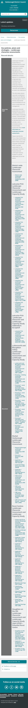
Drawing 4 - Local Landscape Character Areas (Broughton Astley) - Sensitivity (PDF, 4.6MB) (20, 404)
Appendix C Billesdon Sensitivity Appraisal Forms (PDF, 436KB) (19, 561)
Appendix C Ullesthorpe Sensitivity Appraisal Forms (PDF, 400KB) (19, 578)
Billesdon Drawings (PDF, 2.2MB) (20, 583)
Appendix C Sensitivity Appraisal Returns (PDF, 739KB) (20, 471)
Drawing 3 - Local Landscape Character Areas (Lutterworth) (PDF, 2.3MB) (20, 395)
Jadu (15, 702)
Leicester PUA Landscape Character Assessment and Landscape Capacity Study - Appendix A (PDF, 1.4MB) (19, 227)
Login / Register (14, 7)
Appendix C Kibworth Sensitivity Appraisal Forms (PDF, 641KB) (19, 546)
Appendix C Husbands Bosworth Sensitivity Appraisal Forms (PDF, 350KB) (19, 570)
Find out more (14, 30)
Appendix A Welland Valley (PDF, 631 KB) (19, 461)
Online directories (11, 37)
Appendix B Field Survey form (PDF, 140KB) (20, 466)
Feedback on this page (10, 666)
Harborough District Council (15, 2)
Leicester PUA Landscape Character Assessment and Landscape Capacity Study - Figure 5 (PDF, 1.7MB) (19, 307)
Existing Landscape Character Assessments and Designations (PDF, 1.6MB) (20, 532)
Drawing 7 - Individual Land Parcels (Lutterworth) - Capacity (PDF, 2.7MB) (19, 429)
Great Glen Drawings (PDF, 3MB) (19, 601)
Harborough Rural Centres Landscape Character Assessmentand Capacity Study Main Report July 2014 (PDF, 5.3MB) (20, 524)
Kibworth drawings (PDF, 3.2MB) (20, 592)
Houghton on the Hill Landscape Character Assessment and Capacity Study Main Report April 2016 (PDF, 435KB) (20, 635)
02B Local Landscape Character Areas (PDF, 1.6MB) (19, 488)
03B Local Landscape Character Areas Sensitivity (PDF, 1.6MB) (19, 495)
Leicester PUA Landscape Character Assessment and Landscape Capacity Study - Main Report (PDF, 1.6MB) (20, 215)
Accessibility (14, 5)
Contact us (7, 669)
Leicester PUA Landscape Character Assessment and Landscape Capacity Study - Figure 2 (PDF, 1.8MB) (19, 273)
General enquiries (5, 696)
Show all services (13, 661)
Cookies (10, 694)
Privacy (15, 694)
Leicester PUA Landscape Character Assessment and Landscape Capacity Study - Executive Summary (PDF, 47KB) (19, 203)
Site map (20, 694)
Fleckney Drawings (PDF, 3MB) (20, 605)
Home (2, 37)
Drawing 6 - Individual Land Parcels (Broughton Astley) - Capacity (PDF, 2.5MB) (20, 420)
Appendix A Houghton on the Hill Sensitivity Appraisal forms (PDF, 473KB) (20, 643)
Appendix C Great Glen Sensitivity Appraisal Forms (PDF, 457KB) (20, 539)
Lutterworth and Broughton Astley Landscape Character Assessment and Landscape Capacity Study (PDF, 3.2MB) (20, 368)
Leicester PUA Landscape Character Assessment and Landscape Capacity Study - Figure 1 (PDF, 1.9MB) (19, 262)
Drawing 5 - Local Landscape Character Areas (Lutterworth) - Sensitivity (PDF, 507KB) (20, 413)
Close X (25, 20)
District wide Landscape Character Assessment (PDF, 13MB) (20, 177)
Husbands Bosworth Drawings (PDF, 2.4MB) (20, 596)
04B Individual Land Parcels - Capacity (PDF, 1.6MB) (20, 501)
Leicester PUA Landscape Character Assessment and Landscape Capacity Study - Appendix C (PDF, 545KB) (19, 250)
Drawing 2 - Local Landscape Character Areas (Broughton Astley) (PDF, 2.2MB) (20, 387)
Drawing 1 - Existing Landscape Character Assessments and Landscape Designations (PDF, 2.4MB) (20, 379)
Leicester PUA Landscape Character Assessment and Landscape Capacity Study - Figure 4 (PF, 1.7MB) (20, 296)
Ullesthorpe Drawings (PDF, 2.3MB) (19, 588)
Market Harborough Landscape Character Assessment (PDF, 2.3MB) (20, 450)
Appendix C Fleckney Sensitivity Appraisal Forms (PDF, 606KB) (19, 554)
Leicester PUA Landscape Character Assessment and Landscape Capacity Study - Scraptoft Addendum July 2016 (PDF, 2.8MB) (20, 336)
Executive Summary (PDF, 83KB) (19, 456)
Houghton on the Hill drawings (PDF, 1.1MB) (20, 650)
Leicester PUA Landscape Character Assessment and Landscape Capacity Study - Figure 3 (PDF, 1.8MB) (19, 285)
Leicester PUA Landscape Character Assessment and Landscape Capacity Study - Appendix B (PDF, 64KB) (19, 238)
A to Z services (13, 9)
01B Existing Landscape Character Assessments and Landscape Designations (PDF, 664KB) (20, 480)
